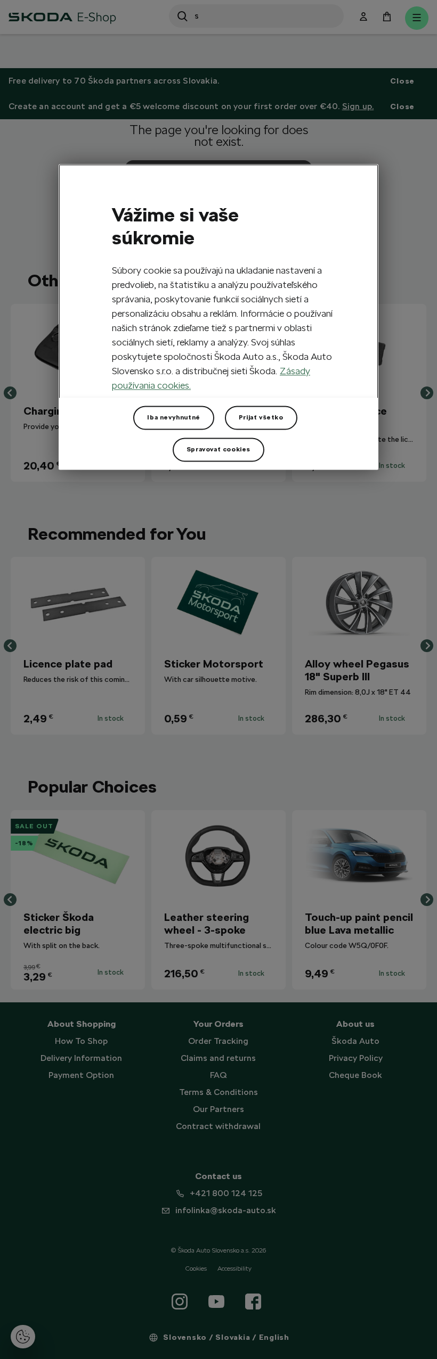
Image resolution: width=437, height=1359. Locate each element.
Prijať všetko (261, 417)
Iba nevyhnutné (173, 417)
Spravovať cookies (218, 449)
